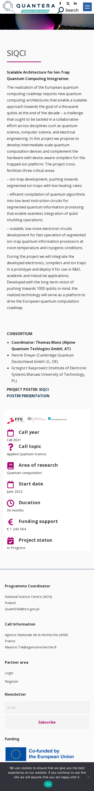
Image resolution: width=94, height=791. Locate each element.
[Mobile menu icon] (87, 7)
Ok (48, 784)
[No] (88, 776)
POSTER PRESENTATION (28, 395)
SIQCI (44, 389)
